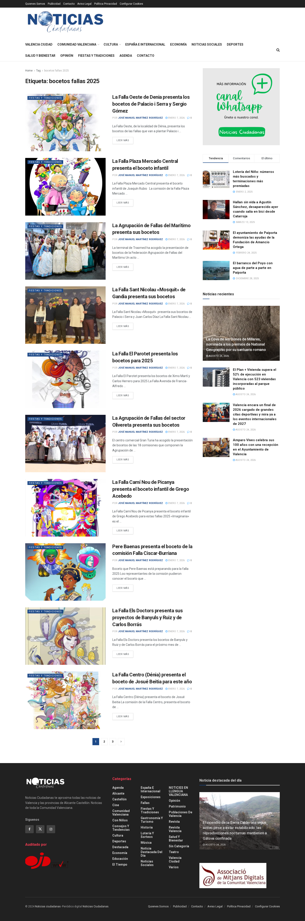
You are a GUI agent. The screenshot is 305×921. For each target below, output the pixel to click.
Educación (120, 858)
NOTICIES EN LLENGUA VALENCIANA (178, 791)
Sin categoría (179, 846)
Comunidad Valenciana (76, 44)
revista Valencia (175, 829)
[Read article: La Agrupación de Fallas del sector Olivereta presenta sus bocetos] (65, 443)
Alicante (118, 793)
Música (146, 842)
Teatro (174, 852)
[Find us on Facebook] (29, 829)
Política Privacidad (105, 3)
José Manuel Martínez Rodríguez (140, 117)
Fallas (145, 803)
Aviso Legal (84, 3)
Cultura (111, 44)
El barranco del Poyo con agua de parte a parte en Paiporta (253, 268)
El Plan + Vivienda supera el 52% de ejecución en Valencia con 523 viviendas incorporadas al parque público (254, 379)
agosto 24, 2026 (218, 356)
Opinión (66, 55)
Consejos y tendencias (121, 827)
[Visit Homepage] (65, 23)
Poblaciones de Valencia (180, 814)
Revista (174, 821)
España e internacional (145, 44)
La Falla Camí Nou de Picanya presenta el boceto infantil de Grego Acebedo (150, 489)
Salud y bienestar (40, 55)
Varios (174, 867)
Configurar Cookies (131, 3)
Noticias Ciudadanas (96, 906)
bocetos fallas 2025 (56, 70)
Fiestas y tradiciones (96, 55)
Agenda (125, 55)
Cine (115, 805)
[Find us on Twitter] (40, 829)
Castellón (119, 799)
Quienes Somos (35, 3)
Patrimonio (177, 806)
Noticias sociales (207, 44)
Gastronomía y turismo (152, 819)
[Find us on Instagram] (51, 829)
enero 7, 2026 (176, 117)
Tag (38, 70)
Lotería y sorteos (147, 835)
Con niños (120, 820)
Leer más (125, 140)
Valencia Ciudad (38, 44)
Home (29, 70)
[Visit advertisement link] (241, 106)
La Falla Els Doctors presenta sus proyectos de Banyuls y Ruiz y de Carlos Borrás (147, 617)
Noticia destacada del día (151, 852)
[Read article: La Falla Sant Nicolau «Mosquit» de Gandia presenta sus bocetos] (65, 315)
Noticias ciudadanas (48, 906)
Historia (147, 827)
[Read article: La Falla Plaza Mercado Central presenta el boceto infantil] (65, 186)
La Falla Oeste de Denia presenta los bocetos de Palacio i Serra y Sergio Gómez (151, 104)
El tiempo (119, 864)
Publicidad (54, 3)
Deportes (235, 44)
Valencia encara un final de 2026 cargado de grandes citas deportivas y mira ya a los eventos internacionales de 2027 (254, 414)
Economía (178, 44)
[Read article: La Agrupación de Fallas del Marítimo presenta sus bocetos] (65, 251)
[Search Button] (278, 50)
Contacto (69, 3)
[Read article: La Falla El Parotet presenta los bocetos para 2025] (65, 379)
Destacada (120, 847)
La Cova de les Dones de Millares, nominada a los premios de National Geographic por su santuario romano (236, 344)
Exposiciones (151, 797)
